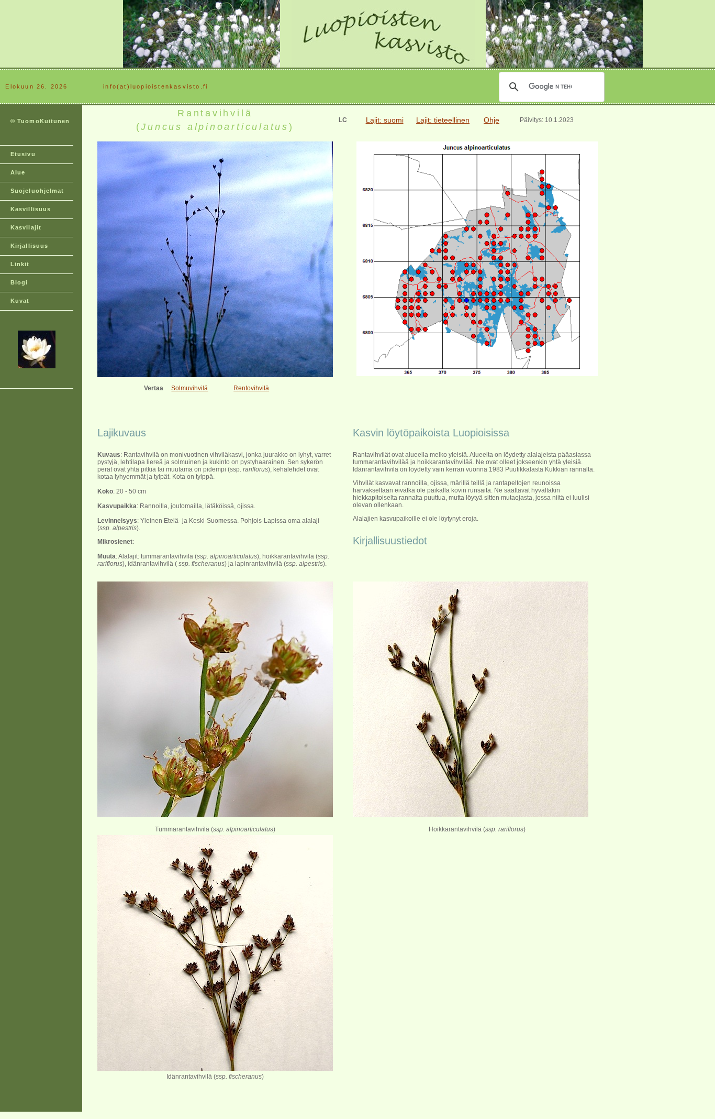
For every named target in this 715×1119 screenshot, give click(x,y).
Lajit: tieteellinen (443, 120)
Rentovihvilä (251, 388)
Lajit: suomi (385, 120)
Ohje (491, 120)
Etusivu (23, 154)
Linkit (20, 264)
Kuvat (20, 301)
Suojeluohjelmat (37, 191)
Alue (17, 172)
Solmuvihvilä (189, 388)
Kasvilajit (25, 227)
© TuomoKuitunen (40, 121)
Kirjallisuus (29, 246)
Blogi (19, 282)
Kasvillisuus (30, 209)
